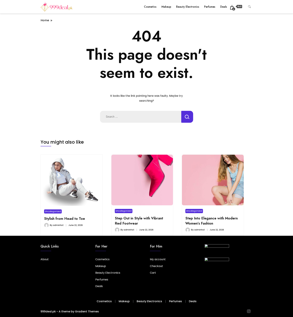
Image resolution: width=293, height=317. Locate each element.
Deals (223, 7)
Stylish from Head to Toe (64, 218)
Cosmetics (150, 7)
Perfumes (209, 7)
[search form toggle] (249, 7)
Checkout (156, 266)
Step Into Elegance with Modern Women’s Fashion (211, 221)
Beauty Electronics (187, 7)
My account (158, 259)
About (45, 259)
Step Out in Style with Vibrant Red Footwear (139, 221)
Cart (153, 273)
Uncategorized (53, 211)
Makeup (166, 7)
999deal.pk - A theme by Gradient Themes (70, 311)
